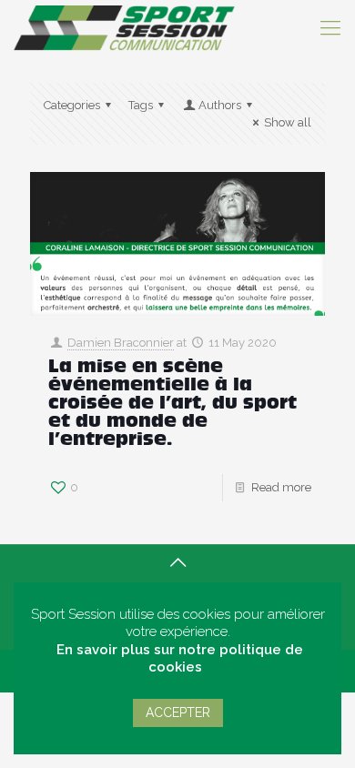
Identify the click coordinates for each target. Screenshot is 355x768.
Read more (281, 487)
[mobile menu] (330, 27)
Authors (219, 105)
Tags (140, 105)
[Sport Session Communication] (124, 27)
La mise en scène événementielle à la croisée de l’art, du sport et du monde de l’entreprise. (172, 404)
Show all (287, 122)
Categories (72, 105)
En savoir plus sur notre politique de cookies (179, 659)
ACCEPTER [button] (178, 712)
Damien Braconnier (120, 342)
